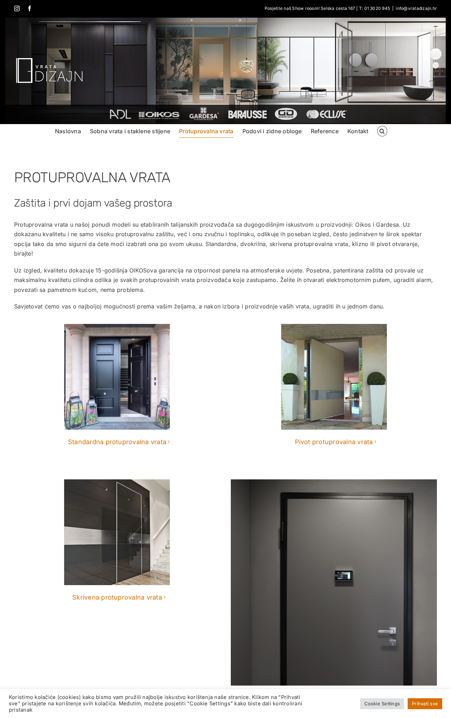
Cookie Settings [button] (382, 703)
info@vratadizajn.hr (416, 8)
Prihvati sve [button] (425, 703)
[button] (382, 131)
